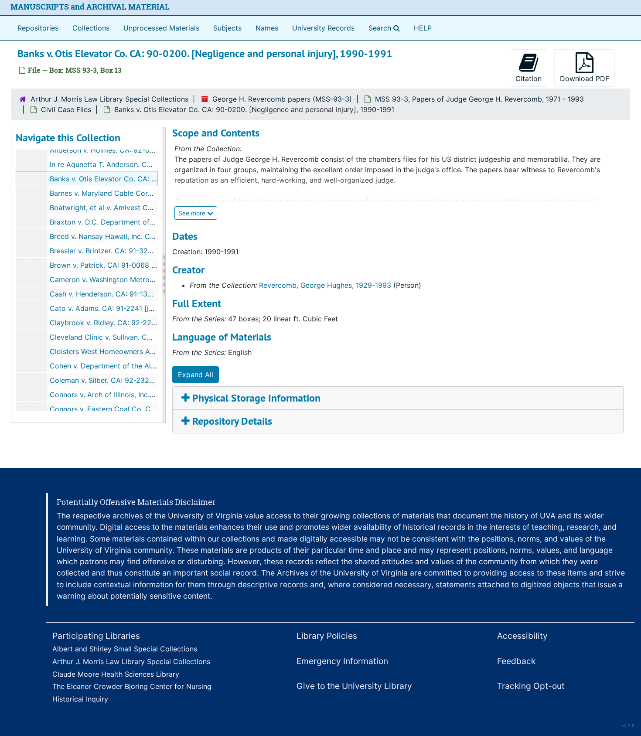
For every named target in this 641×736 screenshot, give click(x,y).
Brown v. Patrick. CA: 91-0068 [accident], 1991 (127, 265)
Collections (90, 28)
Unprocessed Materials (161, 28)
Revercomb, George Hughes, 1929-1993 (325, 285)
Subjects (227, 28)
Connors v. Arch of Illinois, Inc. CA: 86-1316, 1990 (131, 394)
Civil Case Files (66, 109)
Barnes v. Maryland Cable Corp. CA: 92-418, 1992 (132, 193)
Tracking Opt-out (531, 686)
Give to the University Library (354, 686)
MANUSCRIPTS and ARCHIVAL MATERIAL (90, 6)
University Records (323, 28)
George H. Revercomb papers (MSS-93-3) (282, 99)
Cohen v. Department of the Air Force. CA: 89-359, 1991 (142, 365)
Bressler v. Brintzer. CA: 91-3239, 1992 (113, 250)
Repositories (37, 28)
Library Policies (327, 635)
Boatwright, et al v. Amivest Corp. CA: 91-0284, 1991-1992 (146, 207)
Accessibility (522, 635)
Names (267, 28)
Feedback (516, 661)
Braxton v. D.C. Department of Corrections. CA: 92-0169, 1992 (153, 222)
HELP (423, 28)
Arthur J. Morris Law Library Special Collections (109, 99)
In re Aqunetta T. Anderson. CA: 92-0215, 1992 (127, 164)
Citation (528, 78)
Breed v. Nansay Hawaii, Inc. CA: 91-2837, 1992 (127, 236)
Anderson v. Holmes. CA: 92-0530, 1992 (116, 150)
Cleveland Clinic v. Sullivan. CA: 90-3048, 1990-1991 (136, 337)
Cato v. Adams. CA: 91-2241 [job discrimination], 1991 (138, 308)
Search (385, 27)
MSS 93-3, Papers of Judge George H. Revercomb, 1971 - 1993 (479, 99)
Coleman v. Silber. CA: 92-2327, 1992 (111, 380)
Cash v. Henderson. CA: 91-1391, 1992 (112, 294)
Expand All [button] (195, 374)
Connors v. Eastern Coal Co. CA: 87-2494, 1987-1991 (137, 409)
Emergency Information (342, 661)
